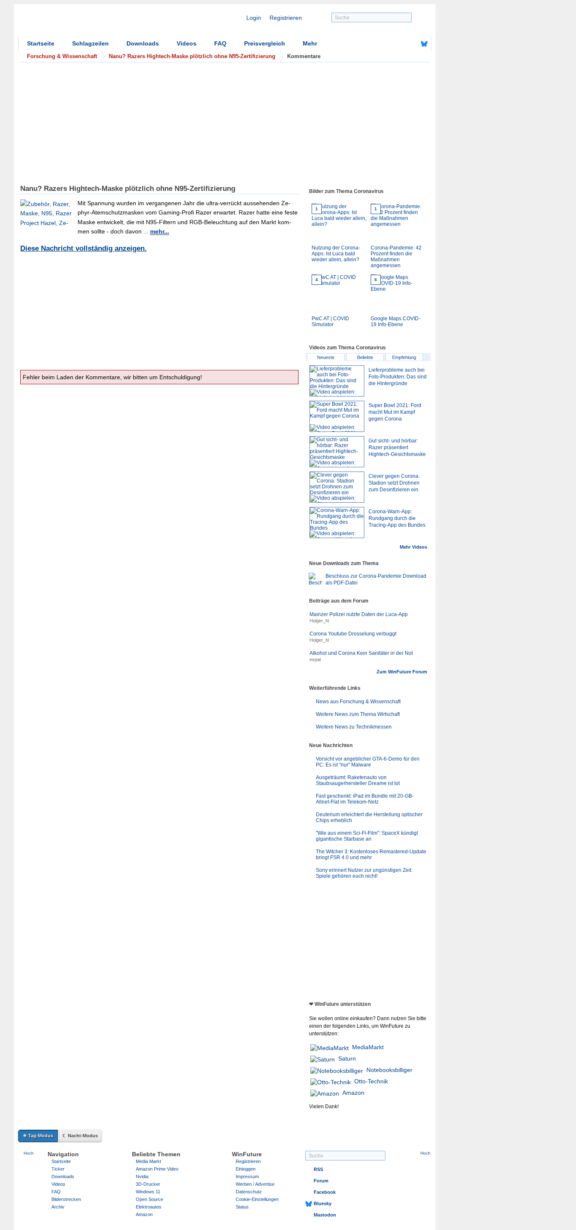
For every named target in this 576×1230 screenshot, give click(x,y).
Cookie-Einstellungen (257, 1199)
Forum (321, 1180)
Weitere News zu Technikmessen (354, 727)
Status (242, 1206)
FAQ (220, 43)
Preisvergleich (264, 43)
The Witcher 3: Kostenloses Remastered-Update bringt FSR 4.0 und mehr (371, 854)
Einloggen (246, 1168)
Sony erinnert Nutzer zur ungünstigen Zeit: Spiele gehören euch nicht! (364, 873)
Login (253, 17)
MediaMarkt (368, 1047)
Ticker (58, 1168)
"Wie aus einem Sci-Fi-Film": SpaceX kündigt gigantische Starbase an (367, 836)
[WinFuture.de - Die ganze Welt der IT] (89, 22)
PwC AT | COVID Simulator (330, 302)
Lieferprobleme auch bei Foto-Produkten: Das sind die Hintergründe (398, 376)
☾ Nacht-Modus (80, 1135)
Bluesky (322, 1203)
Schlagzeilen (90, 43)
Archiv (58, 1206)
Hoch (29, 1153)
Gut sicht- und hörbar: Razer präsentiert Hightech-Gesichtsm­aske (397, 447)
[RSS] (398, 44)
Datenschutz (249, 1191)
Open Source (149, 1199)
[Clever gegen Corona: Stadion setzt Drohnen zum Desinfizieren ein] (337, 487)
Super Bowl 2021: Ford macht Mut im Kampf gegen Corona (395, 412)
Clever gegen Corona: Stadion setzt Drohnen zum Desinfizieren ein (394, 483)
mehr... (159, 231)
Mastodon (325, 1214)
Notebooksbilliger (389, 1070)
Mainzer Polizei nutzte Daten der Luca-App (359, 614)
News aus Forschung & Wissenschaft (358, 702)
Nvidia (142, 1176)
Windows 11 (148, 1191)
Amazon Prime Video (157, 1168)
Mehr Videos (413, 546)
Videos (186, 43)
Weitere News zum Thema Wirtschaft (358, 714)
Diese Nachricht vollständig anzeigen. (83, 248)
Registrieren (285, 17)
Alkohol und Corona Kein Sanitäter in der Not (361, 653)
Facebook (325, 1192)
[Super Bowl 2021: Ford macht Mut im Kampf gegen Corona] (337, 416)
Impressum (247, 1176)
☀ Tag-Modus (38, 1135)
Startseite (40, 43)
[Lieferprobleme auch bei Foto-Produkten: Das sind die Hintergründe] (337, 381)
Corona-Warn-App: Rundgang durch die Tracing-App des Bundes (397, 518)
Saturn (347, 1058)
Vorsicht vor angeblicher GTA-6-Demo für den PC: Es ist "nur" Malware (368, 762)
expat (315, 659)
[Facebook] (411, 44)
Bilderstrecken (66, 1199)
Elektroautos (148, 1206)
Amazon (353, 1092)
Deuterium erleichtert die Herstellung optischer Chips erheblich (369, 817)
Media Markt (148, 1161)
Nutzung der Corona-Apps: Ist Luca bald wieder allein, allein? (336, 234)
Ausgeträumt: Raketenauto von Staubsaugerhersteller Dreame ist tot (358, 780)
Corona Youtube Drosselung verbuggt (353, 634)
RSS (318, 1169)
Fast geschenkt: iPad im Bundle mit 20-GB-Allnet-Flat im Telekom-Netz (365, 799)
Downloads (143, 43)
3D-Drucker (148, 1184)
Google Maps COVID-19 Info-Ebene (395, 302)
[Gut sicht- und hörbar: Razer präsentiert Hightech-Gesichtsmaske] (337, 452)
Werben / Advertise (255, 1184)
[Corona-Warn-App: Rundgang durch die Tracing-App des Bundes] (337, 522)
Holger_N (319, 620)
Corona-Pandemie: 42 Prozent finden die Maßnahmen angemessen (396, 237)
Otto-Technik (371, 1081)
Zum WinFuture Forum (402, 671)
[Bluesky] (424, 43)
